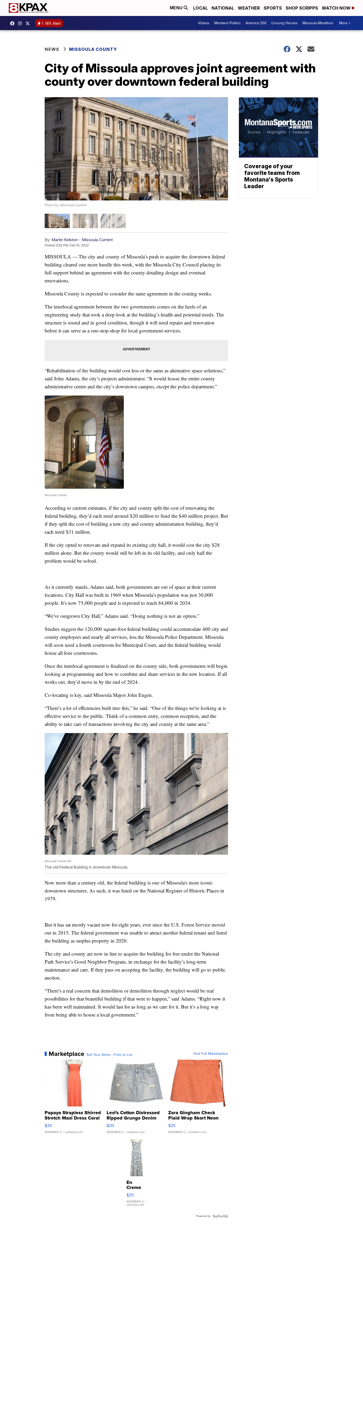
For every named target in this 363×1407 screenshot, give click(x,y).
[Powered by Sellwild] (220, 1216)
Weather (249, 8)
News (52, 49)
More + (345, 23)
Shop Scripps (302, 8)
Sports (273, 8)
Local (200, 8)
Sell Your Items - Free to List (109, 1055)
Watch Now (337, 8)
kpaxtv (13, 23)
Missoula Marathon (317, 23)
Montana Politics (227, 23)
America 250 (256, 23)
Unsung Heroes (284, 23)
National (223, 8)
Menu (177, 8)
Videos (203, 23)
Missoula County (93, 49)
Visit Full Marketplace (210, 1054)
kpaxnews (29, 23)
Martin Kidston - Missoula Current (82, 239)
